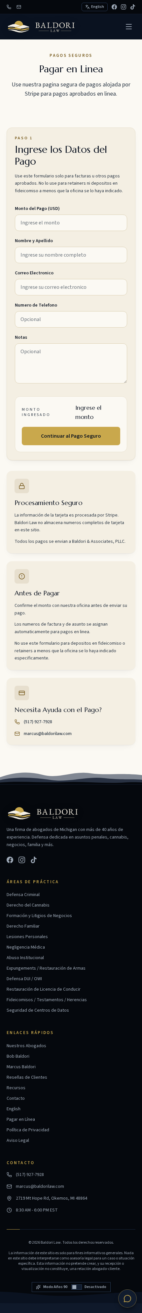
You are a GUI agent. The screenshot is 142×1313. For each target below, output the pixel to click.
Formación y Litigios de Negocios (39, 915)
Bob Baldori (18, 1056)
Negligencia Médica (26, 947)
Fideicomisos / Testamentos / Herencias (47, 1000)
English (13, 1109)
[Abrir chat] (127, 1298)
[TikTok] (132, 7)
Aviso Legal (18, 1140)
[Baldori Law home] (41, 26)
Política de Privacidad (28, 1130)
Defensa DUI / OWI (24, 979)
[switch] (71, 1287)
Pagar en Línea (21, 1119)
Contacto (16, 1098)
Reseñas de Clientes (27, 1077)
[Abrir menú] (128, 26)
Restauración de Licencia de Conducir (44, 989)
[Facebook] (114, 7)
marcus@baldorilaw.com (48, 733)
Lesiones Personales (27, 936)
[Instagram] (123, 7)
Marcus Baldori (21, 1067)
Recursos (16, 1088)
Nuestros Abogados (26, 1046)
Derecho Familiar (23, 926)
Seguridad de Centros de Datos (38, 1010)
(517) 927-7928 (38, 722)
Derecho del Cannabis (28, 905)
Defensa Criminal (23, 894)
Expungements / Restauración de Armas (46, 968)
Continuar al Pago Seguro (71, 436)
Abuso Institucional (25, 958)
